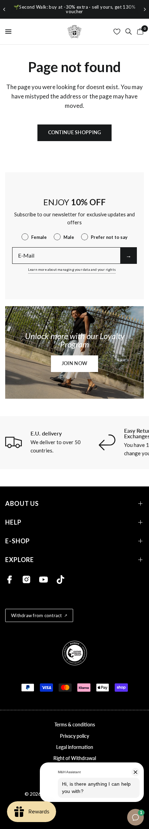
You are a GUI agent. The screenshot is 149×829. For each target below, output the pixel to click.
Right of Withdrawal (74, 758)
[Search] (128, 31)
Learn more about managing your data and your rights (72, 269)
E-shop (17, 541)
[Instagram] (26, 579)
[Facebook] (9, 579)
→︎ (128, 255)
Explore (19, 559)
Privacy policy (74, 736)
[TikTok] (60, 579)
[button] (74, 363)
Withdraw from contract (36, 615)
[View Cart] (139, 31)
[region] (74, 9)
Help (13, 522)
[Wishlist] (117, 31)
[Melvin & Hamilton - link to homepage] (74, 31)
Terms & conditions (74, 724)
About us (22, 503)
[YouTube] (43, 579)
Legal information (74, 747)
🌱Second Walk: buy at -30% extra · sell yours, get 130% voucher (74, 9)
